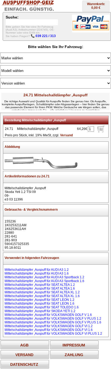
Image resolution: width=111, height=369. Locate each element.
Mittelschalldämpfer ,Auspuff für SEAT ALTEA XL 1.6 (42, 296)
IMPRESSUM (74, 345)
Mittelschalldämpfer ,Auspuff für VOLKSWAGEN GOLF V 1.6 (48, 315)
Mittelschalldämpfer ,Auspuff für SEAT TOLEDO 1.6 (42, 307)
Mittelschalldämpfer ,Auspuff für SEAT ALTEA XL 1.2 (42, 292)
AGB (24, 345)
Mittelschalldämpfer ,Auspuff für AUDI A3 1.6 (37, 273)
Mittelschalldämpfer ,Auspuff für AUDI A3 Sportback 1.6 (44, 281)
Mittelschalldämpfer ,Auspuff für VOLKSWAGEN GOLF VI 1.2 (49, 326)
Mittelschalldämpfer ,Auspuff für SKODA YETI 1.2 (40, 311)
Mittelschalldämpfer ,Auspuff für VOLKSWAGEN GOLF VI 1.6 (49, 330)
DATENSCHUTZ (24, 364)
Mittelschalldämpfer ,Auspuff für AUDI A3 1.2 (37, 270)
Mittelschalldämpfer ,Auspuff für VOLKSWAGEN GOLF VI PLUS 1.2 (53, 333)
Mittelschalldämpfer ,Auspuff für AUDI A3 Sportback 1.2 (44, 277)
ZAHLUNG (74, 355)
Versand (66, 135)
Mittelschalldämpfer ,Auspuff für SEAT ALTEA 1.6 (40, 288)
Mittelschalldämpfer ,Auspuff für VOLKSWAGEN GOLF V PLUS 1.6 (53, 322)
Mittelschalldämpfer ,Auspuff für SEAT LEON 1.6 (39, 303)
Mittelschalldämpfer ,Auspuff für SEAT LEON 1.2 (39, 300)
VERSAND (24, 355)
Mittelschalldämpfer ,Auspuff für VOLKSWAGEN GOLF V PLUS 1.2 (53, 318)
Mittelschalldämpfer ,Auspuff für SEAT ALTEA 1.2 (40, 285)
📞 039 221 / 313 (43, 36)
